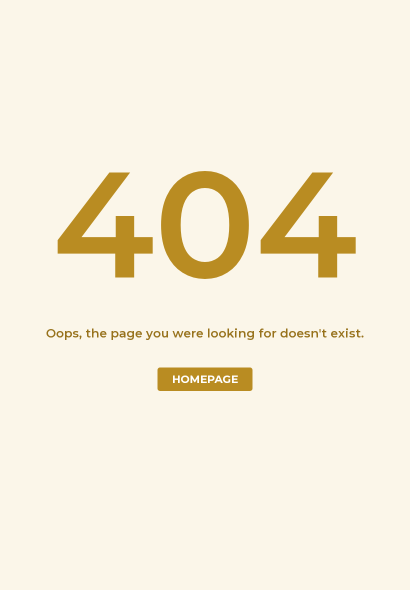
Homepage (205, 379)
